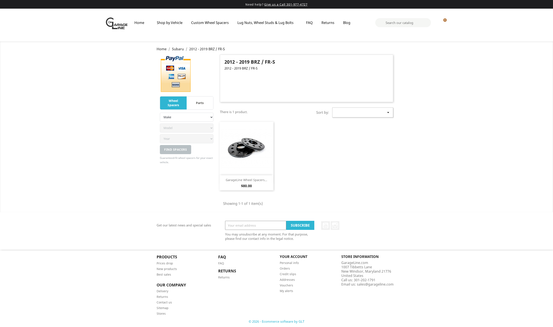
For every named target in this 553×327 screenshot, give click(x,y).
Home (139, 22)
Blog (346, 22)
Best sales (164, 274)
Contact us (164, 302)
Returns (327, 22)
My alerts (286, 291)
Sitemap (162, 308)
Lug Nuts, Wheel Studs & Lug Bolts (265, 22)
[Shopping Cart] (443, 23)
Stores (161, 313)
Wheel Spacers (173, 103)
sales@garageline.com (375, 284)
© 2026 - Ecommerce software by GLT (276, 321)
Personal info (289, 263)
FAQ (309, 22)
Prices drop (165, 263)
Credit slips (288, 274)
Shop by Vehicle (170, 22)
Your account (293, 256)
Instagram (335, 225)
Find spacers (175, 149)
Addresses (287, 280)
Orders (285, 268)
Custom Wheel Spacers (210, 22)
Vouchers (286, 285)
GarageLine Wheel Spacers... (246, 180)
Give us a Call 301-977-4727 (285, 4)
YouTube (325, 225)
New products (167, 269)
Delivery (162, 291)
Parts (200, 103)
